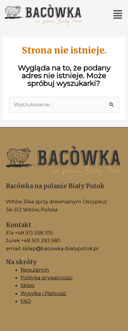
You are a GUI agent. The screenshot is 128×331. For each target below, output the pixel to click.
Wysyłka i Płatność (43, 293)
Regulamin (35, 270)
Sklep (28, 285)
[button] (117, 14)
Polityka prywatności (46, 278)
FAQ (26, 301)
